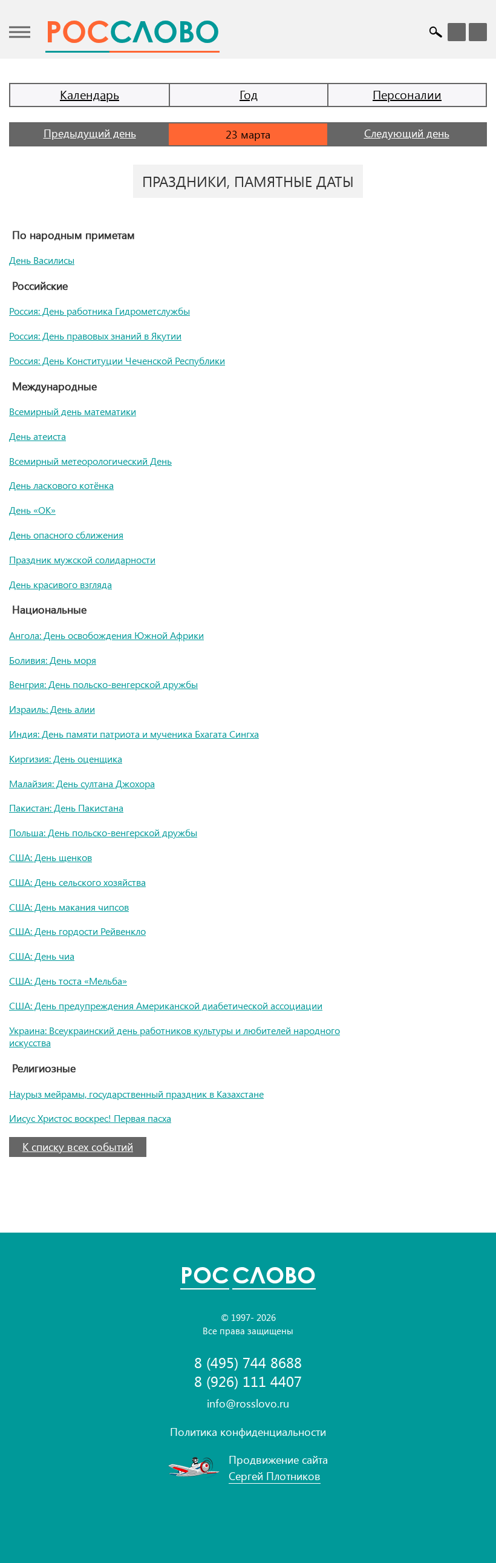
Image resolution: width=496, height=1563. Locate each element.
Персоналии (407, 94)
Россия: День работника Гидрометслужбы (99, 310)
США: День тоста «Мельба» (68, 980)
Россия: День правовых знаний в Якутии (95, 335)
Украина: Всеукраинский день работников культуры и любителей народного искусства (174, 1036)
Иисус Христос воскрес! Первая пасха (90, 1118)
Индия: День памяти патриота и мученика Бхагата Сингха (134, 733)
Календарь (89, 94)
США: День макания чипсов (69, 906)
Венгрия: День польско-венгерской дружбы (103, 684)
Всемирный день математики (72, 411)
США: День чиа (41, 955)
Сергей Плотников (275, 1476)
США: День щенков (50, 857)
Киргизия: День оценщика (65, 758)
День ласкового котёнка (61, 485)
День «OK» (32, 509)
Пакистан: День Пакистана (66, 807)
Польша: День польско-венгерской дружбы (103, 832)
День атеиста (37, 436)
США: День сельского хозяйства (77, 882)
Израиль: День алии (52, 709)
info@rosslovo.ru (248, 1403)
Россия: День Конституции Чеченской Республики (117, 360)
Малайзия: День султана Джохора (82, 783)
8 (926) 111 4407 (248, 1381)
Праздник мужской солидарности (82, 559)
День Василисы (41, 260)
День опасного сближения (66, 534)
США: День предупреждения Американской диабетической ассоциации (165, 1005)
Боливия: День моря (52, 660)
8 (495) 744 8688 (248, 1362)
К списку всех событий (77, 1146)
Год (249, 94)
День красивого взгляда (60, 584)
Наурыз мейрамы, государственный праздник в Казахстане (136, 1093)
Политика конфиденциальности (248, 1431)
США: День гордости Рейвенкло (77, 931)
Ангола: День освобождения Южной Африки (106, 635)
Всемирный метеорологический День (90, 460)
